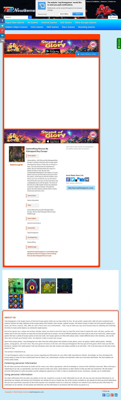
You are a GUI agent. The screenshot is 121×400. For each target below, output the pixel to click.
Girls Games (37, 27)
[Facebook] (103, 395)
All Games (33, 22)
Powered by (41, 14)
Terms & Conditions (92, 1)
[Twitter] (108, 395)
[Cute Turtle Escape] (48, 286)
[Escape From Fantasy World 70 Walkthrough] (64, 286)
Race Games (68, 27)
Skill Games (53, 27)
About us (104, 1)
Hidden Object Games (16, 27)
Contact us (112, 1)
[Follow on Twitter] (2, 25)
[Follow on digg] (2, 40)
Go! (30, 17)
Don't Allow (64, 14)
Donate (119, 42)
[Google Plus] (112, 395)
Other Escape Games (85, 22)
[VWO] (47, 14)
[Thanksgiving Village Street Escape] (15, 286)
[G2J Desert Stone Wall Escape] (32, 286)
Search (114, 17)
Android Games (49, 22)
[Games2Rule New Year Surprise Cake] (15, 301)
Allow (78, 14)
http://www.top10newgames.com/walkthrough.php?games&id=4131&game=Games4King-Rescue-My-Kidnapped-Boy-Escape (42, 254)
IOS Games (66, 22)
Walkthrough (15, 165)
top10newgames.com (36, 392)
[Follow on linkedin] (2, 35)
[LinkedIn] (116, 395)
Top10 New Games (14, 22)
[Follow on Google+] (2, 30)
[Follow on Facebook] (2, 20)
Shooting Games (86, 27)
